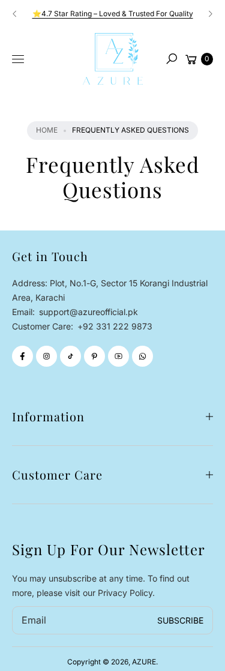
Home (47, 129)
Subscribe (180, 620)
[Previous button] (15, 14)
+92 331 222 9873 (114, 326)
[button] (171, 59)
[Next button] (210, 14)
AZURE (144, 661)
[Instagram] (46, 356)
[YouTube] (118, 356)
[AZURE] (113, 59)
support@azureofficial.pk (87, 312)
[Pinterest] (94, 356)
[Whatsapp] (142, 356)
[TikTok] (70, 356)
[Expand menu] (18, 59)
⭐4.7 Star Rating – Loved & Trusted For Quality (112, 13)
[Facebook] (22, 356)
